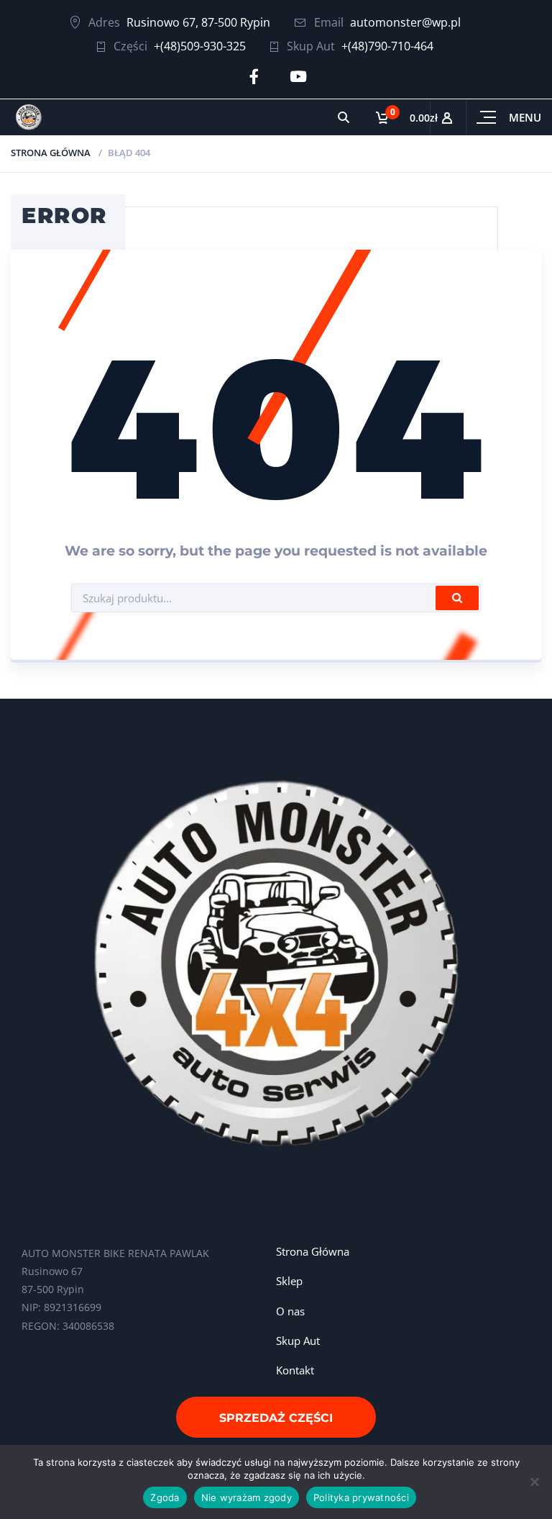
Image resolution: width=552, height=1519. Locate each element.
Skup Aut (298, 1340)
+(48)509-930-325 (200, 46)
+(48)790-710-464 (387, 46)
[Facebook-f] (254, 76)
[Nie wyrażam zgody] (534, 1481)
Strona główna (51, 152)
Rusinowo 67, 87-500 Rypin (198, 22)
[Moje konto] (448, 117)
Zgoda (164, 1497)
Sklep (289, 1281)
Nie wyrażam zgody (246, 1497)
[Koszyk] (396, 117)
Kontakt (295, 1370)
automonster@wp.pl (405, 22)
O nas (290, 1311)
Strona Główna (312, 1251)
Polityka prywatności (361, 1497)
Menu (525, 117)
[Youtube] (297, 76)
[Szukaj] (344, 117)
